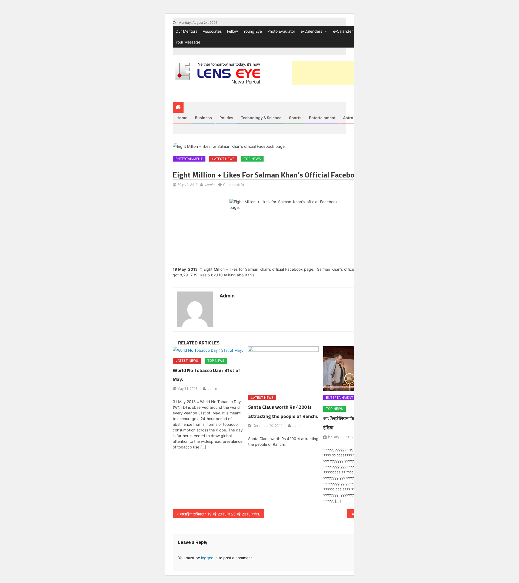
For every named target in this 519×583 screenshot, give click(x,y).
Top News (252, 159)
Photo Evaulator (281, 31)
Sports (295, 117)
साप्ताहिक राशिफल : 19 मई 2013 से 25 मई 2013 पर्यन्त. (220, 514)
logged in (209, 557)
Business (203, 117)
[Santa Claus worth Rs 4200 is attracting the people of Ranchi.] (283, 368)
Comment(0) (233, 184)
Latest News (223, 159)
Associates (212, 31)
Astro (348, 117)
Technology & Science (261, 117)
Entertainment (322, 117)
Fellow (232, 31)
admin (209, 184)
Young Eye (252, 31)
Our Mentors (186, 31)
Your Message (187, 42)
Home (182, 117)
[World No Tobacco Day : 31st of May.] (208, 350)
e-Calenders (311, 31)
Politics (226, 117)
